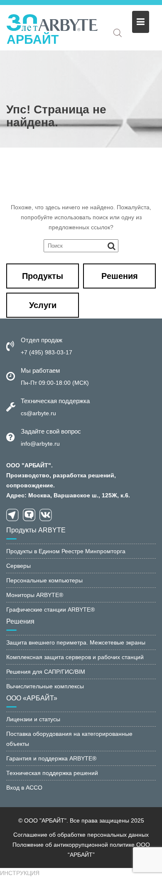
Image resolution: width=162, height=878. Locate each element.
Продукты (42, 276)
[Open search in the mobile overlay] (117, 33)
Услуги (42, 305)
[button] (19, 873)
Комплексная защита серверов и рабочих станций (75, 657)
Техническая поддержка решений (52, 773)
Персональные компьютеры (44, 580)
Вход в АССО (24, 787)
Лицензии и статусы (33, 719)
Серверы (18, 565)
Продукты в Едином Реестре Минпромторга (65, 551)
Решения (119, 276)
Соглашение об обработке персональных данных (81, 834)
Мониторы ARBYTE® (34, 595)
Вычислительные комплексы (45, 686)
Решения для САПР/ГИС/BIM (45, 671)
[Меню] (140, 22)
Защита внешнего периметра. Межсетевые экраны (75, 642)
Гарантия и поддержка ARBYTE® (51, 758)
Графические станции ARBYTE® (50, 609)
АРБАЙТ (33, 39)
